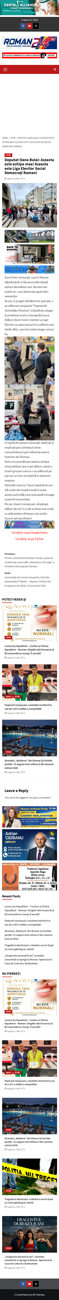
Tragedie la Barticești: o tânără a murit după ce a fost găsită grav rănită (29, 947)
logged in (24, 797)
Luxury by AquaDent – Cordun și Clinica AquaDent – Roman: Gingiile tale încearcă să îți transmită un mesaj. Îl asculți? (29, 649)
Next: (28, 579)
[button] (5, 69)
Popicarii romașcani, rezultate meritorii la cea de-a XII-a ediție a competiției (28, 706)
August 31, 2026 (13, 657)
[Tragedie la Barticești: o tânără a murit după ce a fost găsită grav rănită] (29, 1177)
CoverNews (22, 1294)
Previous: (29, 560)
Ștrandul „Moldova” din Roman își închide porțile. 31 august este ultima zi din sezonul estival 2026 (29, 764)
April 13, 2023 (13, 178)
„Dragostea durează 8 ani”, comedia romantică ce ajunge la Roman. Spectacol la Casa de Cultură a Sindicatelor (28, 959)
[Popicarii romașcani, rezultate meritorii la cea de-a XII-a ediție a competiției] (29, 682)
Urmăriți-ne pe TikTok (29, 539)
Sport (8, 696)
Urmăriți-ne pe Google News (29, 532)
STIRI (8, 155)
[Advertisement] (29, 104)
